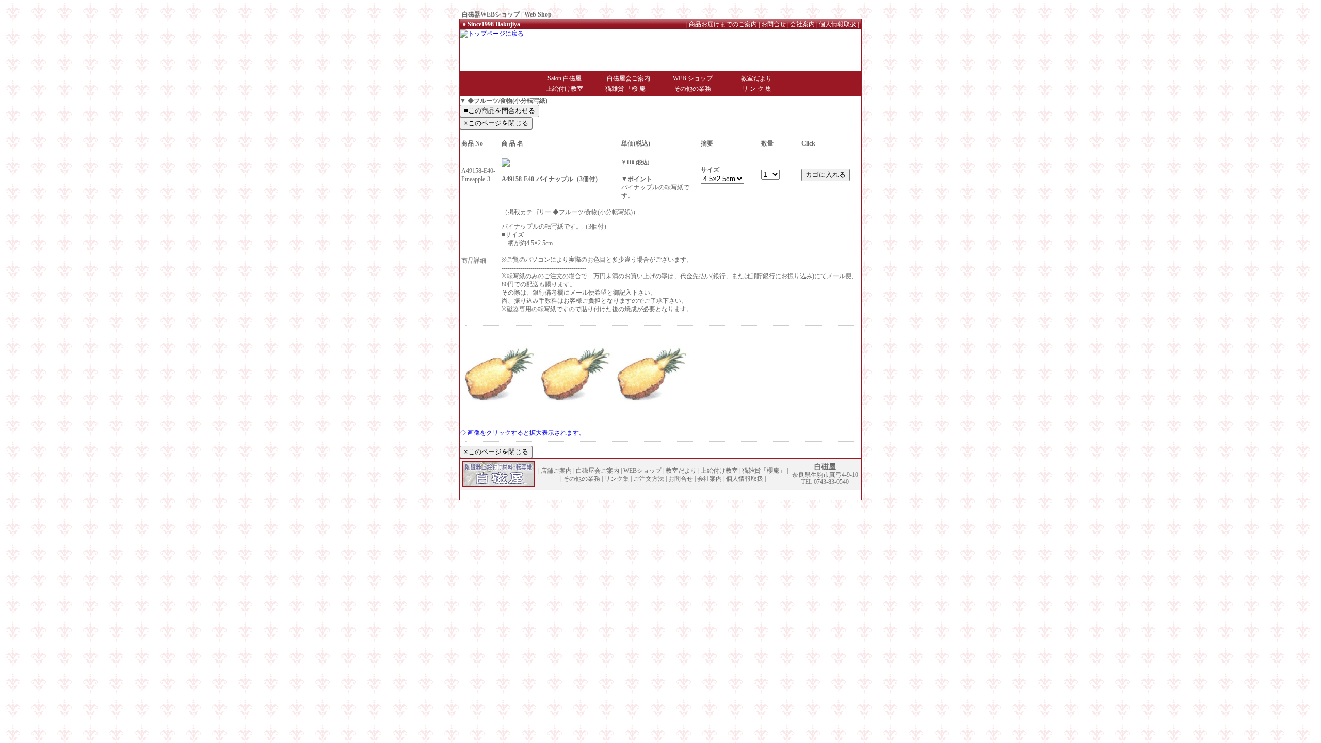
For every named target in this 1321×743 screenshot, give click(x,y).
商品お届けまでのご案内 (723, 24)
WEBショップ (642, 470)
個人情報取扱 (837, 24)
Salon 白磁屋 (564, 78)
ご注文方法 (648, 478)
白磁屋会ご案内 (628, 78)
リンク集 (616, 478)
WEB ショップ (693, 78)
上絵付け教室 (564, 88)
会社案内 (802, 24)
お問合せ (773, 24)
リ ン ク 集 (756, 88)
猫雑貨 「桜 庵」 (628, 88)
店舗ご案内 (556, 470)
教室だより (756, 78)
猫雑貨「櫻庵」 (763, 470)
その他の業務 (692, 88)
